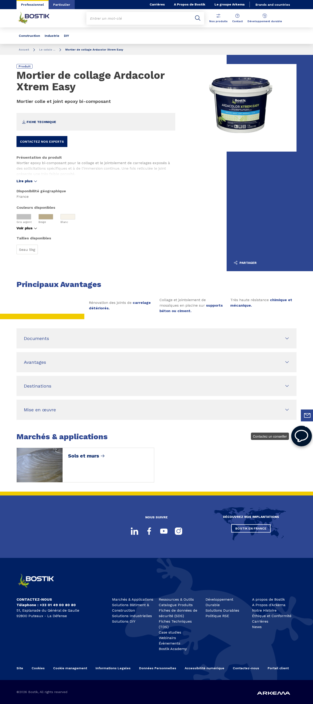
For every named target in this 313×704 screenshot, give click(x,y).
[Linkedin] (134, 531)
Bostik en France (250, 528)
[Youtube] (163, 531)
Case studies (170, 632)
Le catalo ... (47, 49)
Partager (248, 263)
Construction (29, 35)
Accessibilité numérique (204, 668)
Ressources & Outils (176, 599)
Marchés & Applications (132, 599)
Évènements (169, 643)
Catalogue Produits (176, 605)
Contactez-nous (246, 668)
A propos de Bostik (268, 599)
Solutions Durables (222, 610)
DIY (66, 35)
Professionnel (32, 4)
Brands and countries (272, 4)
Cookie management (70, 668)
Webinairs (167, 638)
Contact (237, 21)
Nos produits (218, 21)
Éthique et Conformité (271, 616)
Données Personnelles (157, 668)
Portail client (278, 668)
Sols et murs (83, 455)
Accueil (24, 49)
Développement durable (264, 21)
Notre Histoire (264, 610)
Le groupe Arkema (229, 4)
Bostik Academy (173, 649)
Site (19, 668)
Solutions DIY (123, 621)
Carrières (157, 4)
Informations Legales (113, 668)
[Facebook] (149, 531)
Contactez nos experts (42, 141)
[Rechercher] (197, 18)
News (257, 627)
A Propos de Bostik (189, 4)
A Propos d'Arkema (269, 605)
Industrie (52, 35)
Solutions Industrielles (132, 616)
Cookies (38, 668)
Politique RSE (217, 616)
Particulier (61, 4)
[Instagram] (178, 531)
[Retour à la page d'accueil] (37, 18)
